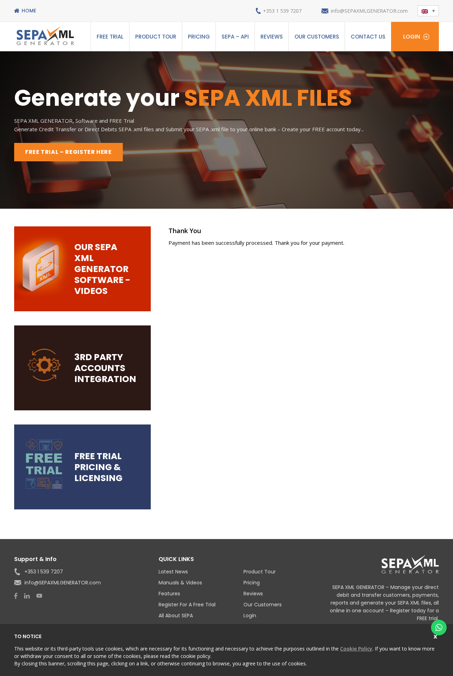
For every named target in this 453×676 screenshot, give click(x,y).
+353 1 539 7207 (282, 10)
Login (411, 37)
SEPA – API (235, 36)
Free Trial (110, 36)
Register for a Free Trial (187, 604)
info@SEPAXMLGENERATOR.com (369, 10)
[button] (428, 10)
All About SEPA (176, 615)
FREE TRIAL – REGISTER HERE (68, 152)
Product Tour (155, 36)
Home (29, 10)
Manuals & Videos (180, 582)
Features (169, 593)
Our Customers (316, 36)
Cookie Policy (356, 648)
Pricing (199, 36)
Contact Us (368, 36)
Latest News (173, 571)
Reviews (271, 36)
